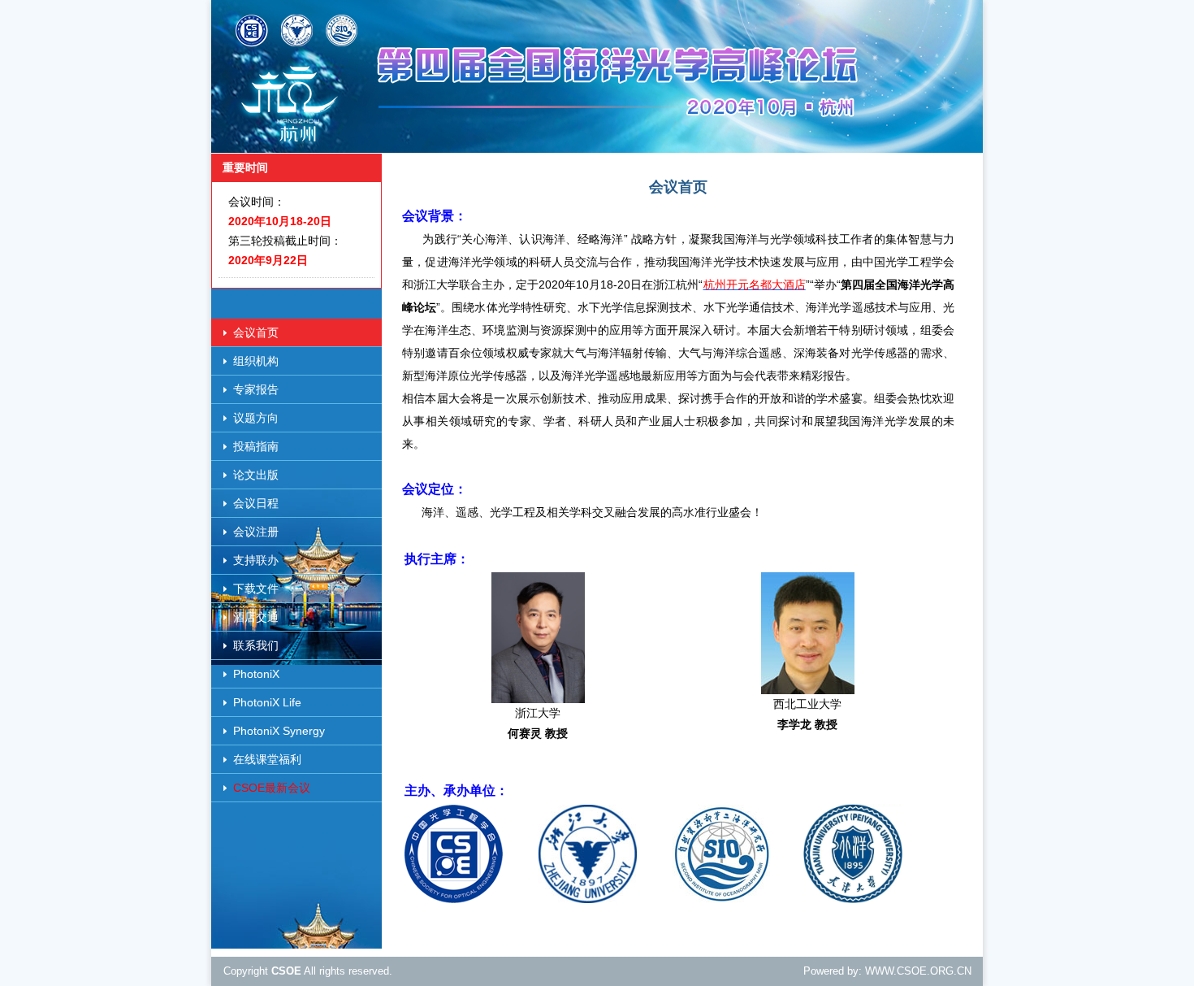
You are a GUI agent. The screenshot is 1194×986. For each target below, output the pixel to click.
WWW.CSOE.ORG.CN (918, 971)
